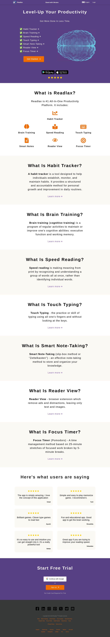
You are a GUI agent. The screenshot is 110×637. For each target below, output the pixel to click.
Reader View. (42, 620)
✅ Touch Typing (28, 40)
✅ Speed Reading (29, 36)
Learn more (54, 196)
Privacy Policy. (51, 624)
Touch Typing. (60, 618)
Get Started (32, 59)
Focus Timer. (49, 620)
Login (94, 2)
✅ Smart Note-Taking (31, 44)
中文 (62, 631)
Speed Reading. (68, 618)
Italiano (64, 629)
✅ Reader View (28, 47)
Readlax (20, 2)
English (37, 629)
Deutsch (58, 629)
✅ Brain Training (29, 33)
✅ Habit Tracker (29, 29)
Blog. (38, 618)
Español (43, 631)
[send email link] (72, 609)
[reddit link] (66, 609)
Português (50, 631)
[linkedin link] (43, 609)
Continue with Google (56, 579)
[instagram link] (49, 609)
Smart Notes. (53, 618)
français (52, 629)
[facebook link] (37, 609)
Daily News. (64, 620)
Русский (71, 629)
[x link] (61, 609)
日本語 (56, 631)
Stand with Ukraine (51, 2)
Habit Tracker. (57, 620)
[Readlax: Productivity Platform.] (14, 2)
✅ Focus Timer (28, 51)
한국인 (67, 631)
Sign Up (54, 587)
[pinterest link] (55, 609)
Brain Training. (44, 618)
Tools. (69, 620)
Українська (44, 629)
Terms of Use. (59, 624)
